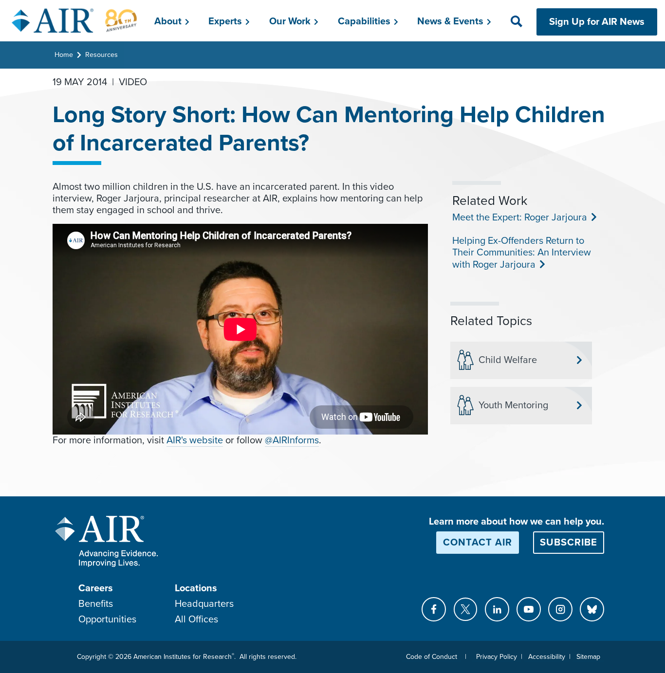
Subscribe (568, 542)
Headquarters (204, 604)
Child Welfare (508, 360)
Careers (95, 588)
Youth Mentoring (513, 405)
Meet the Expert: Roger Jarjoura (518, 217)
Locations (196, 588)
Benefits (95, 604)
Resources (101, 55)
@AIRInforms (292, 440)
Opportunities (107, 619)
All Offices (196, 619)
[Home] (75, 20)
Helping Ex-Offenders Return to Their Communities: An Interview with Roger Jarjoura (521, 253)
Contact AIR (477, 542)
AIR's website (194, 440)
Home (64, 55)
